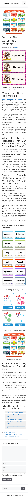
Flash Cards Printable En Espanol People (15, 415)
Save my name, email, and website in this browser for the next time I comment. (14, 474)
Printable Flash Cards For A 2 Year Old (16, 426)
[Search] (23, 488)
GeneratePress (14, 497)
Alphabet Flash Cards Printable (12, 436)
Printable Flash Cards (10, 3)
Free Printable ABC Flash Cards (15, 419)
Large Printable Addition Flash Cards (14, 422)
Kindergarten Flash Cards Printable (13, 434)
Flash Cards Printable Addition (15, 412)
